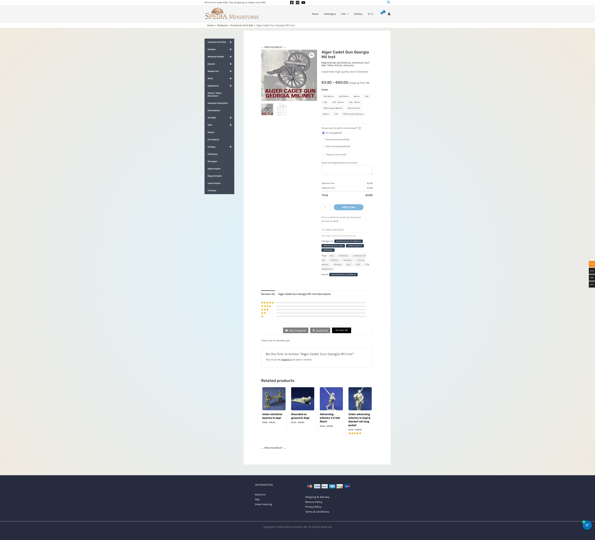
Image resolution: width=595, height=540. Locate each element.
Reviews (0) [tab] (268, 293)
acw (331, 256)
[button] (388, 2)
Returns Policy (313, 501)
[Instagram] (298, 2)
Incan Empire (214, 183)
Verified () (322, 330)
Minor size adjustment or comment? (339, 162)
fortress (337, 264)
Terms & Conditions (317, 511)
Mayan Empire (215, 176)
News (315, 13)
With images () (297, 330)
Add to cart (348, 207)
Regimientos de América (336, 62)
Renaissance (214, 110)
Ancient (211, 64)
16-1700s (212, 117)
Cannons (349, 65)
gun (348, 264)
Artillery (334, 260)
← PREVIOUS (268, 47)
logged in (286, 359)
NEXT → (281, 47)
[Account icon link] (389, 13)
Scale (325, 89)
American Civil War (217, 42)
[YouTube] (303, 2)
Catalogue (330, 13)
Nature (211, 132)
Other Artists (334, 65)
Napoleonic (213, 85)
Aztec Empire (214, 168)
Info (343, 13)
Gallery (358, 13)
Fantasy (211, 146)
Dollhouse (212, 154)
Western (212, 49)
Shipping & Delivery (317, 496)
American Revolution (218, 103)
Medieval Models (216, 56)
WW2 (210, 78)
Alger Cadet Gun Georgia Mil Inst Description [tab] (304, 293)
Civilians (212, 190)
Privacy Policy (313, 506)
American (343, 256)
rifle (358, 264)
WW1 (210, 125)
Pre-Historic (213, 139)
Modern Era (213, 71)
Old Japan (212, 161)
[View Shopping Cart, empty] (382, 14)
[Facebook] (292, 2)
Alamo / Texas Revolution (214, 94)
